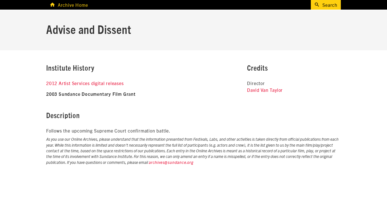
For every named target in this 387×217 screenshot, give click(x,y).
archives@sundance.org (171, 163)
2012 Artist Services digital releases (85, 83)
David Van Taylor (265, 90)
